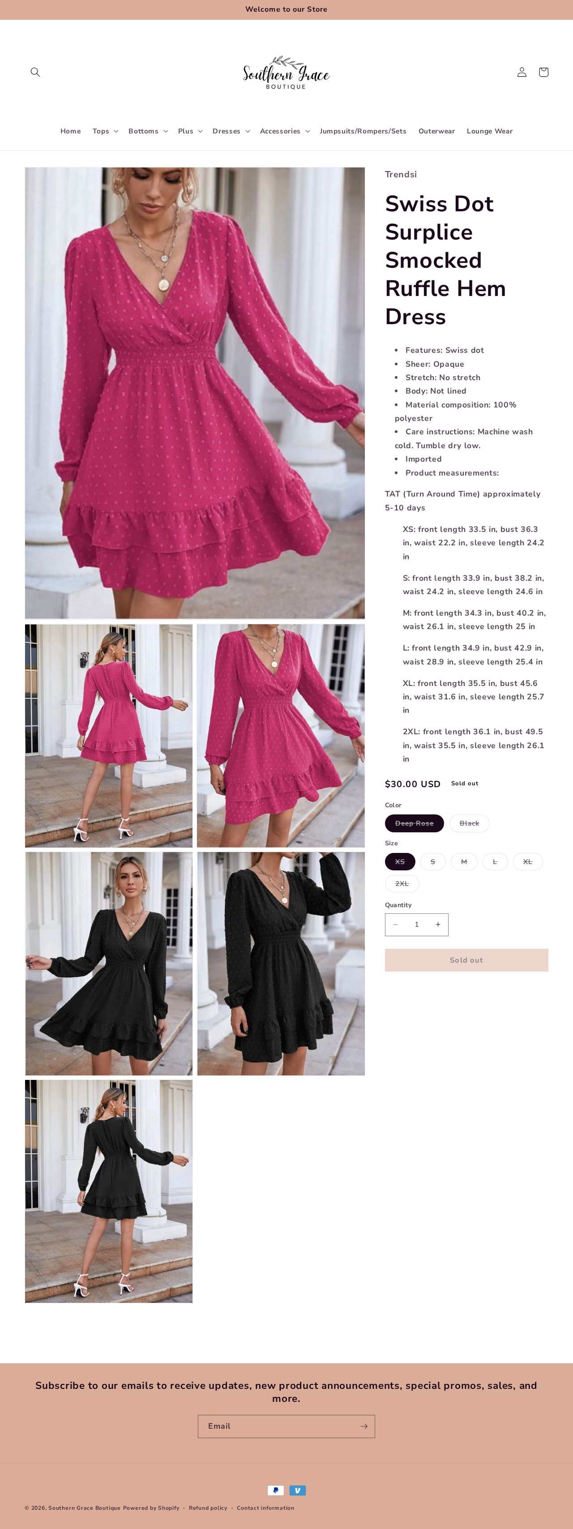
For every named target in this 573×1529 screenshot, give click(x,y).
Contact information (266, 1508)
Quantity (398, 905)
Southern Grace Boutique (84, 1508)
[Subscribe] (364, 1426)
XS (405, 863)
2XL (407, 885)
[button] (35, 72)
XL (533, 863)
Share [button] (406, 994)
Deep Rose (420, 825)
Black (475, 825)
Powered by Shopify (151, 1508)
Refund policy (208, 1508)
